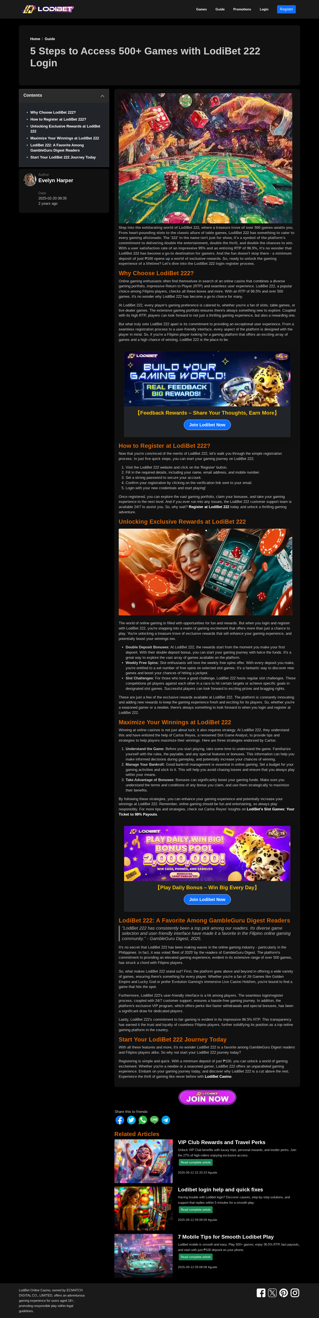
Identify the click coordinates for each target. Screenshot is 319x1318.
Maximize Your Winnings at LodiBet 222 (64, 138)
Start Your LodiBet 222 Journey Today (63, 157)
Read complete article (196, 1162)
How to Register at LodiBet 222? (58, 119)
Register (286, 9)
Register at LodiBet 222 (209, 507)
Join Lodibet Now (207, 424)
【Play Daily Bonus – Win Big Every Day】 (207, 887)
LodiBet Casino (218, 1076)
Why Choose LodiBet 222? (53, 112)
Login (264, 9)
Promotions (242, 9)
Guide (220, 9)
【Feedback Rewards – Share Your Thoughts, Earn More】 (207, 413)
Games (201, 9)
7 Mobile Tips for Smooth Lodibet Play (226, 1237)
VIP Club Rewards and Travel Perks (221, 1142)
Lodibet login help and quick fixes (220, 1189)
